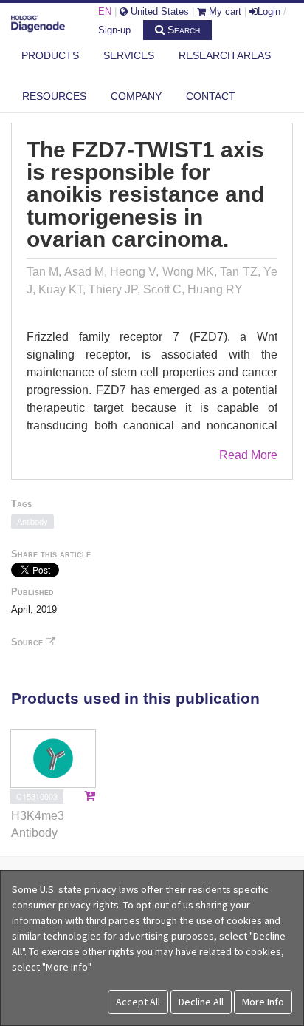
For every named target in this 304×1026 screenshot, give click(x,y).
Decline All (201, 1001)
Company (136, 96)
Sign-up (114, 29)
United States (158, 11)
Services (128, 55)
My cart (223, 11)
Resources (54, 96)
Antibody (32, 521)
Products (50, 55)
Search (182, 29)
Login (269, 11)
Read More (248, 455)
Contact (210, 96)
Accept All (138, 1001)
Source (28, 642)
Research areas (225, 55)
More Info (263, 1001)
